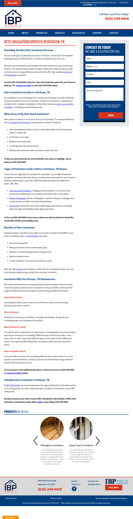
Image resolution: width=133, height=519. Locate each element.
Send (111, 115)
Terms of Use (10, 498)
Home (11, 33)
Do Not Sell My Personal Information (111, 498)
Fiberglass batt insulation (20, 190)
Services (60, 33)
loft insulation (33, 236)
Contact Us (124, 2)
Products (41, 33)
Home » (74, 481)
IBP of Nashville (13, 385)
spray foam (67, 72)
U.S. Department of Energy (18, 122)
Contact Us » (93, 481)
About (25, 33)
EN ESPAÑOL (88, 5)
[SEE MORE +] (52, 428)
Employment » (94, 484)
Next (97, 441)
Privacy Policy (56, 498)
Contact (114, 33)
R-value (19, 269)
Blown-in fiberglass (17, 198)
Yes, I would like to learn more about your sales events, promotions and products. (104, 106)
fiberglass (12, 75)
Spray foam (14, 206)
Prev (35, 441)
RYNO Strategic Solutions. (101, 503)
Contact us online (24, 85)
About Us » (76, 484)
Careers (97, 33)
